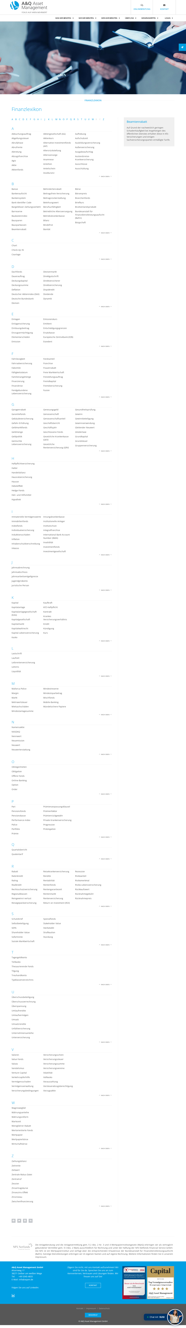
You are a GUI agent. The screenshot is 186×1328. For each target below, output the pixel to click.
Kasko (14, 637)
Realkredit (17, 884)
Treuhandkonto (19, 975)
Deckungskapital (20, 280)
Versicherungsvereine (54, 1068)
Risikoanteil (80, 876)
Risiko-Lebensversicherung (88, 884)
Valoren (15, 1054)
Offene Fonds (18, 776)
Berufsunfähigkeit (52, 206)
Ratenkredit (17, 876)
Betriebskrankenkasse (54, 215)
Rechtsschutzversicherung (24, 889)
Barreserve (17, 211)
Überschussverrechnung (24, 1001)
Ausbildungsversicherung (87, 142)
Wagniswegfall (19, 1108)
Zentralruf (17, 1179)
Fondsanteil (49, 358)
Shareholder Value (21, 932)
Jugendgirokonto (20, 581)
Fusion (46, 390)
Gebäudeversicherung (22, 418)
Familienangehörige (21, 376)
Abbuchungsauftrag (21, 133)
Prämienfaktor (50, 811)
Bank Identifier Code (21, 202)
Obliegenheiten (19, 767)
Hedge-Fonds (18, 490)
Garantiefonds (19, 414)
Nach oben (105, 176)
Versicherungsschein (53, 1054)
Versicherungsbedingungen (25, 1090)
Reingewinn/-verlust (21, 898)
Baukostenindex (19, 215)
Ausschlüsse (81, 164)
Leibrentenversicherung (23, 662)
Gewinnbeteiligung (84, 418)
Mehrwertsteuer (19, 702)
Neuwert (16, 745)
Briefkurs (79, 202)
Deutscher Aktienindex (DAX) (25, 294)
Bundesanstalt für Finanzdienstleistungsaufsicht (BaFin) (89, 214)
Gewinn (79, 414)
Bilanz (46, 220)
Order (14, 789)
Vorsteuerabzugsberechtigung (58, 1086)
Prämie (15, 833)
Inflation (16, 539)
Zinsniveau (17, 1197)
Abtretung (17, 151)
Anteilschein (49, 168)
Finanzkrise (17, 385)
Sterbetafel (48, 927)
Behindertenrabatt (52, 189)
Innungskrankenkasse (54, 516)
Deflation (16, 289)
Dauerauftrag (18, 276)
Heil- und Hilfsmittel (21, 495)
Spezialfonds (49, 918)
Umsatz (15, 1019)
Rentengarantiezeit (52, 889)
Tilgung (15, 971)
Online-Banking (19, 780)
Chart (14, 245)
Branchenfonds (82, 198)
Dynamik (47, 298)
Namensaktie (18, 727)
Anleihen (47, 164)
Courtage (16, 254)
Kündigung (48, 628)
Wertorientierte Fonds (22, 1130)
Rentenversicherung (53, 898)
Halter (15, 468)
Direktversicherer (51, 280)
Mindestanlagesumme (22, 711)
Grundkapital (81, 436)
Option (15, 784)
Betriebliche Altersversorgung (57, 211)
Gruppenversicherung (86, 445)
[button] (14, 1221)
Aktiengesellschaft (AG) (54, 133)
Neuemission (18, 740)
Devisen (15, 303)
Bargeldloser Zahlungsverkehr (26, 206)
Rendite (47, 876)
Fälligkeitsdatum (20, 372)
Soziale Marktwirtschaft (23, 941)
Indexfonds (17, 525)
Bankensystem (19, 198)
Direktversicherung (52, 285)
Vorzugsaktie (49, 1090)
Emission (16, 341)
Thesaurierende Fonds (23, 966)
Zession (15, 1183)
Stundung (48, 937)
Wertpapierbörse (20, 1139)
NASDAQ (16, 731)
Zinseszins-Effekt (20, 1192)
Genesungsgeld (50, 409)
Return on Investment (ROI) (56, 902)
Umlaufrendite (19, 1010)
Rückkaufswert (82, 889)
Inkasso (15, 548)
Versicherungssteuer (53, 1059)
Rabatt (15, 871)
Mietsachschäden (20, 706)
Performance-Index (21, 820)
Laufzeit (15, 658)
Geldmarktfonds (19, 427)
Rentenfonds (49, 884)
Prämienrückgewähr (53, 815)
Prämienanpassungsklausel (56, 806)
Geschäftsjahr (50, 427)
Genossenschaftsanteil (54, 418)
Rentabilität (49, 880)
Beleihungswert (51, 202)
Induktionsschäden (21, 534)
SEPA (14, 927)
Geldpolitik (17, 436)
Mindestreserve (51, 688)
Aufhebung (80, 133)
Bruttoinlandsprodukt (85, 206)
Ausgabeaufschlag (84, 151)
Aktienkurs (48, 138)
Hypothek (16, 499)
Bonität (46, 229)
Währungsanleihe (20, 1112)
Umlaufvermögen (20, 1015)
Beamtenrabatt (19, 229)
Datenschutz (104, 1308)
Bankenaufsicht (19, 193)
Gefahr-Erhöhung (20, 423)
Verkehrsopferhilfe (21, 1077)
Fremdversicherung (52, 385)
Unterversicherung (21, 1037)
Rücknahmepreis (83, 898)
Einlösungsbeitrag (20, 328)
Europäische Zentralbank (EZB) (58, 337)
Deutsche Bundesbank (23, 298)
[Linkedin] (13, 1295)
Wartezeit (16, 1121)
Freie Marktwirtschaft (53, 372)
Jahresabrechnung (21, 567)
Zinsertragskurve (20, 1188)
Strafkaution (49, 932)
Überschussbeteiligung (23, 997)
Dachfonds (17, 271)
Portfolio (16, 829)
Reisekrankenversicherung (56, 871)
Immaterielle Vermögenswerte (26, 516)
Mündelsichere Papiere (54, 706)
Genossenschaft (51, 414)
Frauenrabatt (49, 367)
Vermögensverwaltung (22, 1086)
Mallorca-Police (19, 688)
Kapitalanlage (18, 607)
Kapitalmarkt (18, 624)
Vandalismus (18, 1068)
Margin (15, 693)
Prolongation (49, 829)
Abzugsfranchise (20, 156)
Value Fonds (17, 1059)
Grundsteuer (81, 441)
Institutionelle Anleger (54, 521)
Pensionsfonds (19, 811)
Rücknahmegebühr (84, 893)
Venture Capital (19, 1072)
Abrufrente (17, 147)
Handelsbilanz (19, 472)
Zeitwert (16, 1170)
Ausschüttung (82, 168)
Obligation (17, 771)
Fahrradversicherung (22, 363)
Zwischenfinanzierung (22, 1201)
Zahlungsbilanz (19, 1161)
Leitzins (15, 666)
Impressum (91, 1308)
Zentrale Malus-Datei (22, 1174)
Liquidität (16, 671)
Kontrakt (47, 611)
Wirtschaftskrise (19, 1143)
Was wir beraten (63, 18)
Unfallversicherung (21, 1028)
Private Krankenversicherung (57, 820)
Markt (14, 697)
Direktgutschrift (51, 276)
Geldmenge (17, 432)
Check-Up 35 (18, 250)
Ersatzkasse (49, 332)
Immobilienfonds (20, 521)
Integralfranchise (51, 530)
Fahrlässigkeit (18, 358)
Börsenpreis (81, 193)
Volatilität (47, 1072)
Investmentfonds (51, 546)
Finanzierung (18, 381)
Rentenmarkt (49, 893)
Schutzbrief (17, 918)
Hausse (15, 481)
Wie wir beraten (86, 18)
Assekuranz (48, 172)
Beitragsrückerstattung (54, 198)
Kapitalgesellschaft (21, 619)
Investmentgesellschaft (54, 551)
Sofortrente (17, 937)
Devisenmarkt (50, 271)
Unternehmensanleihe (23, 1033)
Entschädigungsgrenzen (55, 328)
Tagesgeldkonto (19, 957)
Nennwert (16, 736)
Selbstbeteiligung (20, 923)
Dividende (48, 294)
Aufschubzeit (81, 138)
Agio (14, 160)
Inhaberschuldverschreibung (26, 543)
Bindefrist (48, 225)
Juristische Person (20, 585)
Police (14, 824)
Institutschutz (50, 525)
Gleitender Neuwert (84, 427)
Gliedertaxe (80, 432)
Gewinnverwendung (85, 423)
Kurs (45, 632)
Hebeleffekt (17, 486)
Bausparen (17, 220)
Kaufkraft (47, 602)
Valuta (15, 1063)
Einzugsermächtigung (22, 332)
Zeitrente (16, 1165)
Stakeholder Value (52, 923)
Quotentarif (17, 854)
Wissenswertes (148, 18)
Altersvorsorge (50, 155)
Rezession (80, 871)
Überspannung (19, 1006)
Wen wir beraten (109, 18)
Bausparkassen (19, 225)
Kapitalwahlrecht (20, 628)
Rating (15, 880)
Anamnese (48, 159)
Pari (13, 806)
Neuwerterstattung (21, 749)
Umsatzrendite (19, 1024)
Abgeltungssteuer (20, 138)
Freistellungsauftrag (53, 376)
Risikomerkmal (82, 880)
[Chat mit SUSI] (175, 1317)
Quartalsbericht (19, 849)
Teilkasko (16, 962)
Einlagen (16, 319)
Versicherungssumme (54, 1063)
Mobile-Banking (51, 702)
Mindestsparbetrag (52, 693)
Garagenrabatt (19, 409)
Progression (49, 824)
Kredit (46, 624)
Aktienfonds (17, 169)
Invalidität (48, 542)
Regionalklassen (19, 893)
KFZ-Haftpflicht (50, 607)
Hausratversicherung (22, 477)
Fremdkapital (49, 381)
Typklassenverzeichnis (22, 979)
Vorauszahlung (50, 1081)
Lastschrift (17, 653)
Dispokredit (48, 289)
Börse (78, 189)
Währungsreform (20, 1117)
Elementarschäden (21, 337)
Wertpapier (17, 1134)
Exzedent (47, 341)
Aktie (14, 165)
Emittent (47, 323)
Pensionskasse (19, 815)
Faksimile (16, 367)
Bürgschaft (80, 222)
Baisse (15, 189)
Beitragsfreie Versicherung (56, 193)
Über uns (129, 18)
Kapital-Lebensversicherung (25, 632)
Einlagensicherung (21, 323)
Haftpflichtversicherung (23, 463)
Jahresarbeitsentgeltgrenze (25, 576)
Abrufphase (17, 142)
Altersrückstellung (52, 150)
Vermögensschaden (21, 1081)
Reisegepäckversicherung (24, 902)
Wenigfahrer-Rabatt (21, 1125)
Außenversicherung (84, 147)
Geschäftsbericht (51, 423)
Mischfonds (49, 697)
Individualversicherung (23, 530)
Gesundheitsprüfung (85, 409)
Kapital (15, 602)
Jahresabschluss (19, 572)
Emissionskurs (50, 319)
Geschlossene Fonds (53, 432)
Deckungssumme (20, 285)
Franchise (48, 363)
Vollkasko (47, 1077)
